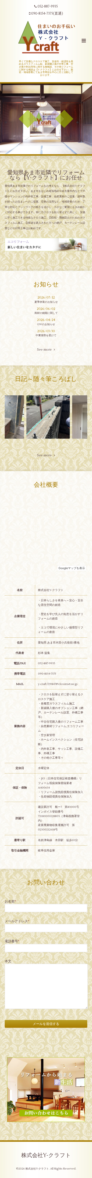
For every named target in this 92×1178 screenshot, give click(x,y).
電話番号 (12, 941)
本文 (8, 961)
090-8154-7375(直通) (46, 13)
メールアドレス (17, 921)
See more (45, 349)
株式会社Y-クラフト (46, 1155)
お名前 (10, 901)
